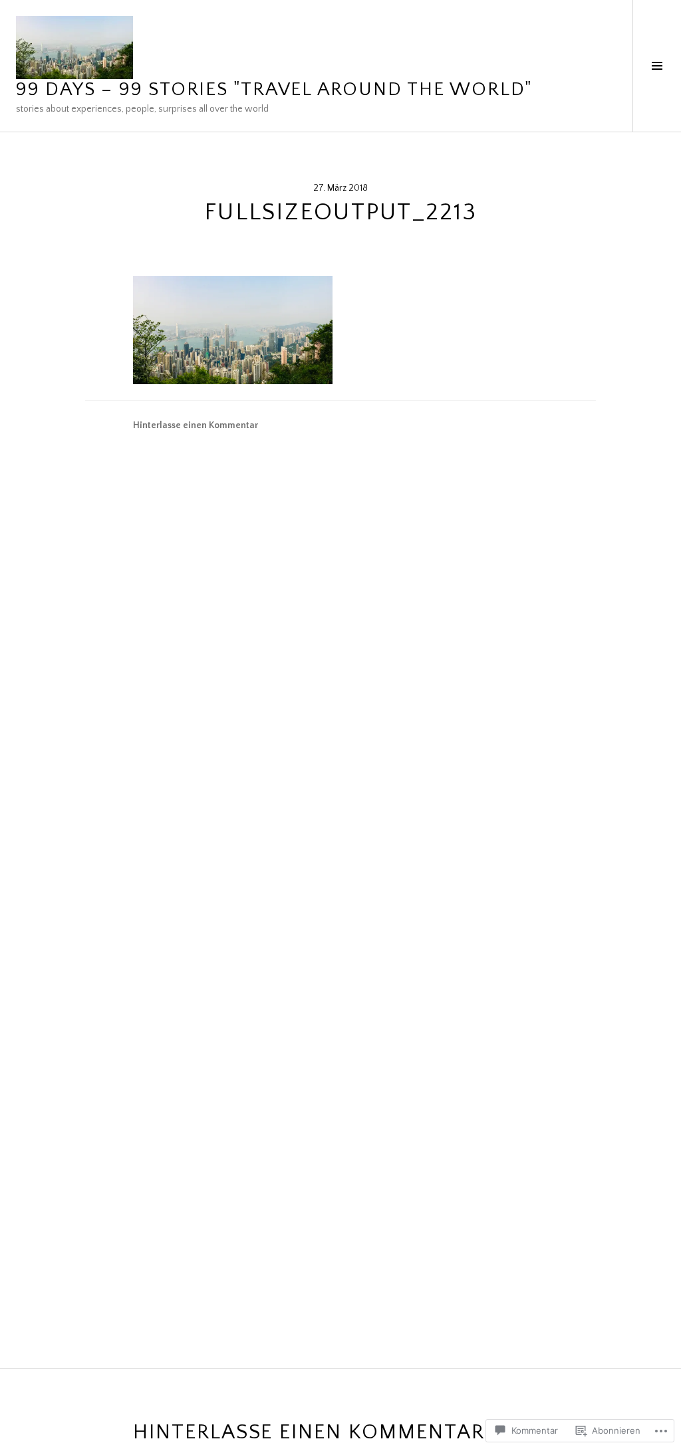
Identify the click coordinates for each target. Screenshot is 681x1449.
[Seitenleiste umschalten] (656, 66)
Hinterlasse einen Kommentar (195, 425)
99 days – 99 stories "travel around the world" (274, 89)
